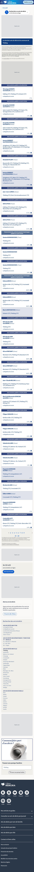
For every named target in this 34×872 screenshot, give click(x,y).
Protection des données (7, 851)
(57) (9, 94)
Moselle (17, 56)
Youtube (15, 796)
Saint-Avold (14, 55)
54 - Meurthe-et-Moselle (9, 641)
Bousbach (23, 355)
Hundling (15, 209)
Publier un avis (28, 2)
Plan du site (4, 865)
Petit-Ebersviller (23, 523)
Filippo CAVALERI (10, 414)
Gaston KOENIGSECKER (12, 237)
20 (18, 536)
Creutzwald (5, 53)
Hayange (24, 53)
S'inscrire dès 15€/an (10, 614)
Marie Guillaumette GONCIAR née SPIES (12, 397)
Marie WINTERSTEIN (11, 310)
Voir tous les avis (8, 571)
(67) (11, 209)
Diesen (5, 523)
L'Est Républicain (7, 632)
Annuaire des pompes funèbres (9, 848)
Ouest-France (6, 634)
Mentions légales (5, 862)
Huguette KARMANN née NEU (9, 469)
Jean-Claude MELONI (11, 380)
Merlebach (17, 147)
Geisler (5, 702)
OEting (5, 403)
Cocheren (18, 111)
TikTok (8, 796)
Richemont (6, 672)
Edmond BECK (9, 281)
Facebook (3, 796)
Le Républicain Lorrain (8, 96)
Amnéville (6, 652)
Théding (13, 94)
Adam (4, 700)
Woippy (3, 56)
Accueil (5, 8)
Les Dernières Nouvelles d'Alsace (11, 631)
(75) (26, 110)
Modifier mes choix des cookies (9, 858)
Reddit (3, 804)
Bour (4, 692)
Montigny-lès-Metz (6, 55)
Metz (28, 53)
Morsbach (6, 355)
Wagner (5, 705)
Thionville (27, 55)
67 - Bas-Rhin (6, 643)
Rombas (5, 674)
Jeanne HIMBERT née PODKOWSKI (10, 141)
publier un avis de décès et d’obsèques (10, 544)
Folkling (5, 94)
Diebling (23, 163)
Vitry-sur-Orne (7, 685)
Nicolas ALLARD (10, 485)
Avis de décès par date (8, 827)
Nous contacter (5, 844)
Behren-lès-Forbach (17, 446)
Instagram (21, 796)
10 (15, 536)
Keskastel (9, 385)
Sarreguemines (21, 55)
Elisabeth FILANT (10, 160)
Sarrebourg (6, 678)
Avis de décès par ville (8, 832)
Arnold (5, 707)
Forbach (10, 53)
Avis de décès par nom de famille (11, 822)
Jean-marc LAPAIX (10, 192)
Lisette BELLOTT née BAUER (8, 519)
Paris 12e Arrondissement (18, 195)
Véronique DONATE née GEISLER (9, 89)
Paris (22, 110)
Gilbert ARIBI (9, 493)
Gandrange (6, 663)
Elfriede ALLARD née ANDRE (8, 322)
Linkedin (27, 796)
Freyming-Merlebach (17, 53)
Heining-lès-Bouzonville (10, 165)
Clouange (5, 656)
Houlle (5, 709)
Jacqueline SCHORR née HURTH (8, 105)
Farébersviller (7, 147)
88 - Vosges (6, 645)
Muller (5, 694)
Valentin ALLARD (10, 443)
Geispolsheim (15, 474)
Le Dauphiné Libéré (8, 627)
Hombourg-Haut (24, 384)
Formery (5, 698)
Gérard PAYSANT (10, 351)
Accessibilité (4, 855)
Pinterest (9, 804)
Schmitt (5, 703)
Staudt (5, 696)
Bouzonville (6, 163)
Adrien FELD (9, 203)
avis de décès (6, 58)
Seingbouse (6, 145)
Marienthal (6, 209)
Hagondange (6, 665)
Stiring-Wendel (7, 682)
